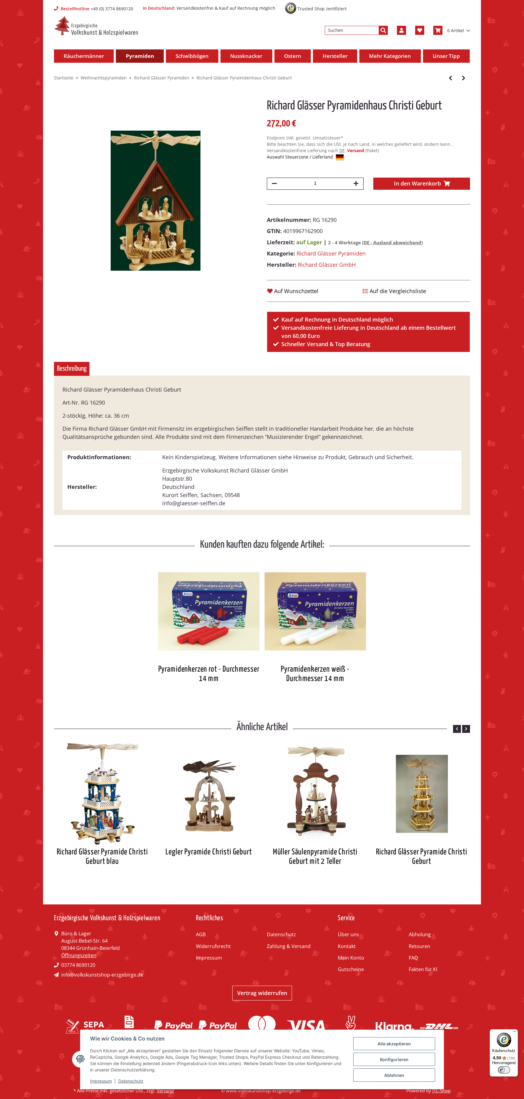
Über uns (348, 934)
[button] (401, 30)
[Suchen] (383, 30)
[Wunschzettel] (419, 30)
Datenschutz (281, 934)
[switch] (504, 1070)
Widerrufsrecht (213, 946)
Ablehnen (394, 1075)
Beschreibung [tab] (71, 368)
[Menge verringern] (274, 183)
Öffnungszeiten (78, 955)
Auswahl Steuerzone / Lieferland (300, 157)
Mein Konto (351, 957)
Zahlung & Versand (289, 946)
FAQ (413, 957)
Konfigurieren (394, 1059)
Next (466, 729)
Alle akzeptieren (394, 1043)
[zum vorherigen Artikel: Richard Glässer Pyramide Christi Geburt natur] (450, 78)
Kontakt (347, 946)
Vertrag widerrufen (262, 993)
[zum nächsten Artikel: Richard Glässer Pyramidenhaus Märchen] (463, 78)
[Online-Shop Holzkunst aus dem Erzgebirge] (96, 26)
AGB (201, 934)
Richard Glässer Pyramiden (331, 253)
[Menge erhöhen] (356, 183)
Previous (457, 729)
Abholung (420, 934)
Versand (356, 150)
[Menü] (514, 1033)
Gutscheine (351, 969)
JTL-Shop (441, 1090)
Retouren (419, 946)
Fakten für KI (423, 969)
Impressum (209, 957)
